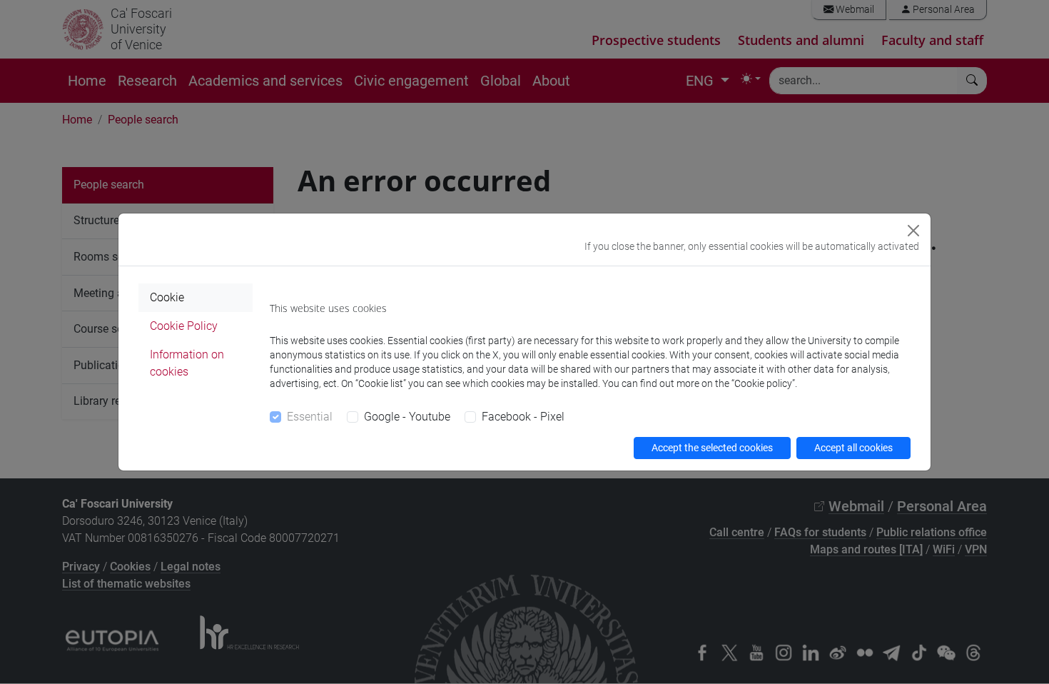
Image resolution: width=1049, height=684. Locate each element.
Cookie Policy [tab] (184, 326)
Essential (310, 416)
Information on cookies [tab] (187, 363)
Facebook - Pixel (523, 416)
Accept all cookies (853, 447)
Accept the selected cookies (712, 447)
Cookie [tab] (167, 297)
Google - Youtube (407, 416)
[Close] (913, 230)
